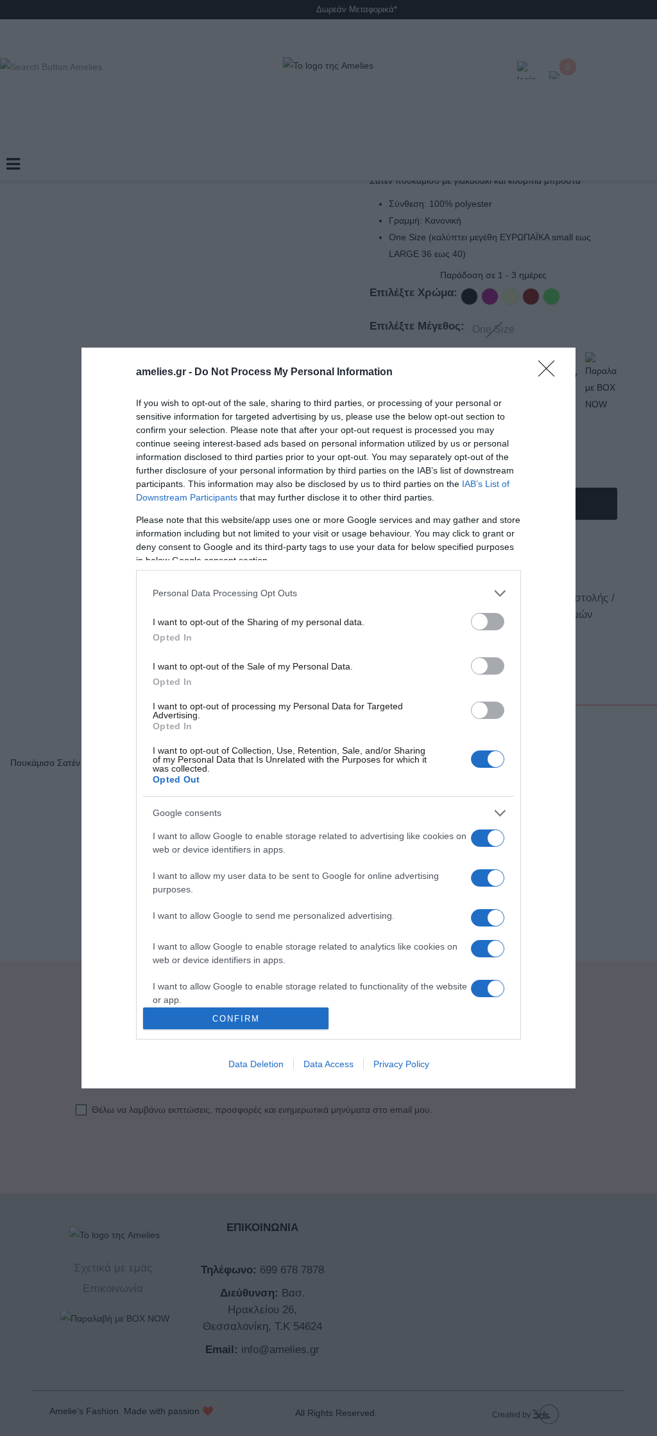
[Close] (550, 372)
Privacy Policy (401, 1064)
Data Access (328, 1064)
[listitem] (328, 593)
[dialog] (328, 718)
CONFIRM (236, 1019)
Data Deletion (256, 1064)
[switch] (487, 621)
